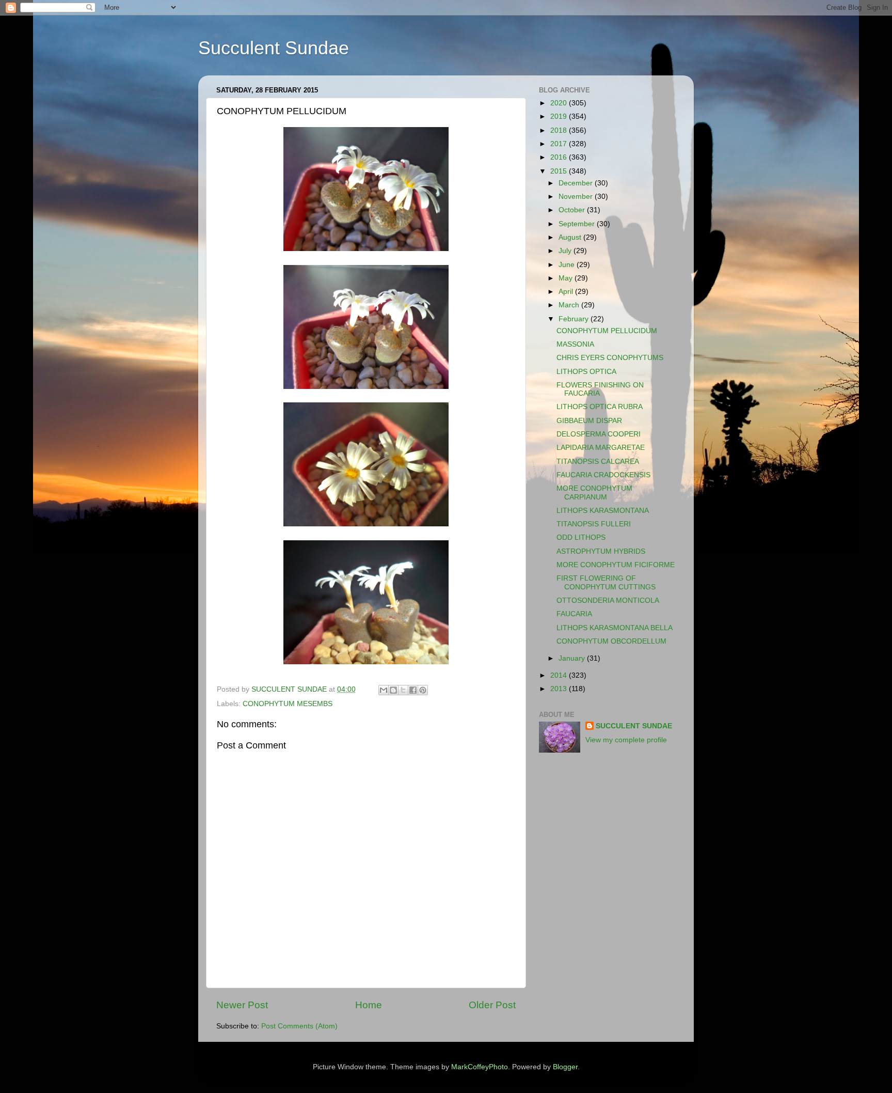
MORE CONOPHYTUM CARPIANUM (594, 493)
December (577, 183)
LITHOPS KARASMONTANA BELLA (614, 628)
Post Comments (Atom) (299, 1026)
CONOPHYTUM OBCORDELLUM (611, 641)
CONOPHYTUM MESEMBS (287, 704)
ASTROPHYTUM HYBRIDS (600, 551)
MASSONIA (575, 344)
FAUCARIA (574, 614)
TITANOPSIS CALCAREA (597, 461)
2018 (559, 130)
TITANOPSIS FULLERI (593, 524)
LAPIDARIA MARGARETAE (600, 447)
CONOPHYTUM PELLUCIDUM (606, 331)
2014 (559, 675)
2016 (559, 157)
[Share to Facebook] (413, 690)
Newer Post (242, 1005)
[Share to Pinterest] (423, 690)
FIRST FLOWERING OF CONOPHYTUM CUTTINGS (606, 582)
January (573, 658)
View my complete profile (626, 740)
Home (368, 1005)
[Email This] (383, 690)
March (570, 305)
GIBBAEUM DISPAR (589, 421)
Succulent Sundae (273, 47)
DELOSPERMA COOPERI (598, 434)
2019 (559, 116)
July (566, 251)
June (568, 265)
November (577, 196)
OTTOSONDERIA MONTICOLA (607, 600)
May (567, 278)
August (571, 237)
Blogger (565, 1067)
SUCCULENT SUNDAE (634, 726)
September (578, 224)
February (575, 319)
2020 (559, 103)
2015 (559, 171)
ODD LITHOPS (581, 537)
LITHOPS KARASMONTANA (602, 510)
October (573, 210)
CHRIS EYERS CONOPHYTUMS (609, 358)
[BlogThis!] (393, 690)
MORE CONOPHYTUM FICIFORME (615, 565)
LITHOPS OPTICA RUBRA (599, 407)
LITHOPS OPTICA (586, 372)
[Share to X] (403, 690)
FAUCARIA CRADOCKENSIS (603, 475)
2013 (559, 689)
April (567, 291)
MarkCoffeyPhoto (479, 1067)
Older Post (492, 1005)
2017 (559, 144)
